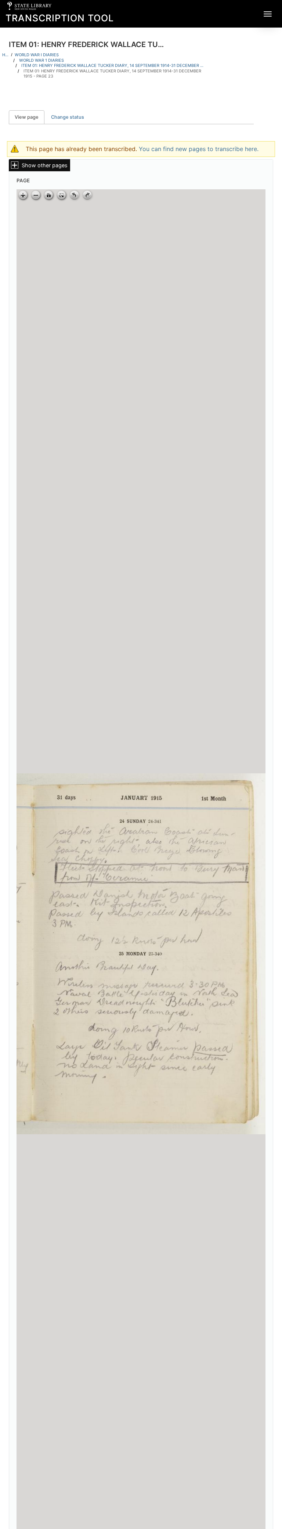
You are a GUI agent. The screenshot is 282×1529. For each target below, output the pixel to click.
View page (29, 117)
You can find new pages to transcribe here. (198, 149)
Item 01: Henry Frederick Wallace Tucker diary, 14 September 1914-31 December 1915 (113, 65)
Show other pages (45, 165)
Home (5, 54)
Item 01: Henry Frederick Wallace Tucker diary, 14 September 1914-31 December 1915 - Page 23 (112, 73)
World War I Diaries (37, 54)
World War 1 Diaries (41, 60)
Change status (67, 117)
